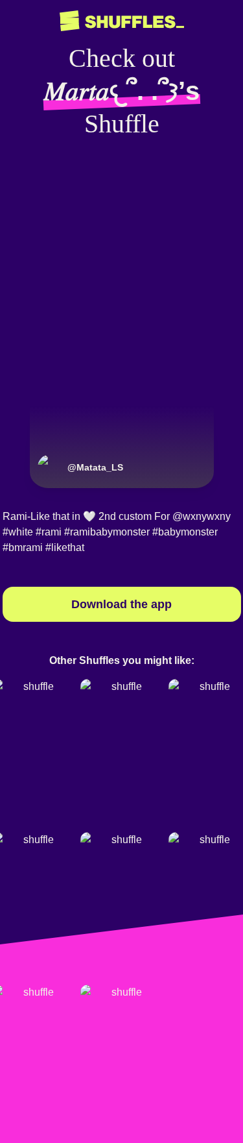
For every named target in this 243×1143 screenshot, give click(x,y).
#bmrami (23, 547)
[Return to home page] (122, 21)
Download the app (121, 604)
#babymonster (185, 531)
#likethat (64, 547)
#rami (49, 531)
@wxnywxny (201, 516)
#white (18, 531)
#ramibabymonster (107, 531)
